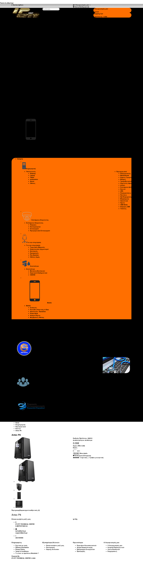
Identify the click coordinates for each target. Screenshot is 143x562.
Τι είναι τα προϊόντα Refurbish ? (27, 553)
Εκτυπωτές (30, 94)
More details (83, 453)
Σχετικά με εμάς (21, 545)
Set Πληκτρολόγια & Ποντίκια (130, 54)
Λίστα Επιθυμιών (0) (82, 7)
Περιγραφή (16, 510)
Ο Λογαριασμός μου (115, 545)
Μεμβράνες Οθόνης (33, 156)
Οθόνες (28, 40)
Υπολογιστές (27, 29)
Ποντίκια (123, 52)
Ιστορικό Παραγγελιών (116, 547)
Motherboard (124, 33)
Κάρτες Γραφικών (126, 35)
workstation (30, 36)
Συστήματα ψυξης (126, 44)
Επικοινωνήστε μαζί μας (55, 545)
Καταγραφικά (31, 77)
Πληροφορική (20, 425)
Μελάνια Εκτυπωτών (33, 109)
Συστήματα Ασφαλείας (30, 73)
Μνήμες (122, 36)
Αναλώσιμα (26, 107)
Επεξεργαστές (125, 31)
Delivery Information (22, 547)
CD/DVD (28, 113)
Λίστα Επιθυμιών (114, 549)
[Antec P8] (23, 459)
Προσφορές (81, 551)
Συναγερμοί (30, 79)
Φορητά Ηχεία (31, 154)
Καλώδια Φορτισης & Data (35, 148)
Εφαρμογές (30, 96)
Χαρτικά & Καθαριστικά (34, 111)
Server (28, 38)
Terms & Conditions (22, 551)
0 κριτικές (84, 457)
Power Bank (30, 152)
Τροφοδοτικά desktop (127, 38)
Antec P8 (18, 430)
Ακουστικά (123, 58)
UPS (121, 48)
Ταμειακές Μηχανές (33, 90)
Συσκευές (29, 146)
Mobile (24, 144)
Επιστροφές (50, 547)
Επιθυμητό (78, 456)
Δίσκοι (122, 42)
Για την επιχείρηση (29, 88)
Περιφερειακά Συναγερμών (36, 81)
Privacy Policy (20, 549)
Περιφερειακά (121, 29)
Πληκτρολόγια (125, 50)
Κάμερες (29, 75)
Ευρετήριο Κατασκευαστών (86, 545)
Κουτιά (122, 46)
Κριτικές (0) (36, 510)
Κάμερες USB (124, 64)
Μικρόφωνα (124, 56)
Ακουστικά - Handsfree (34, 150)
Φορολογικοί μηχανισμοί (35, 92)
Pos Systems (30, 98)
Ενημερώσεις (112, 551)
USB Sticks (123, 62)
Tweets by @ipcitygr (7, 3)
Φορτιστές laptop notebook (129, 40)
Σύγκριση (87, 456)
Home (17, 423)
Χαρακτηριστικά (26, 510)
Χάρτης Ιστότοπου (52, 549)
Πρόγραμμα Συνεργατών (86, 549)
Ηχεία (122, 60)
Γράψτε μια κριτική (96, 457)
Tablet (28, 35)
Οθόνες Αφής (31, 100)
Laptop (28, 33)
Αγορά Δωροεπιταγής (85, 547)
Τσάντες (123, 66)
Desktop (29, 31)
